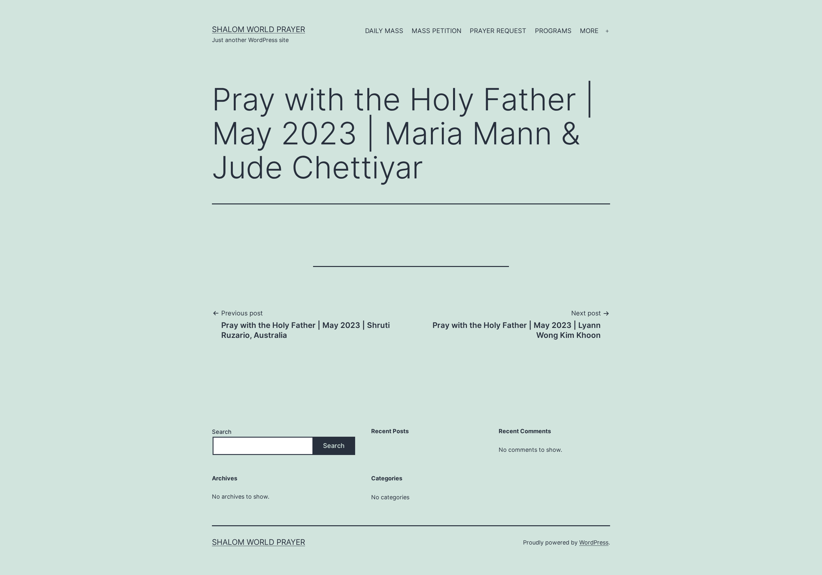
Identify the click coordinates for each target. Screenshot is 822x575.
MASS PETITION (436, 31)
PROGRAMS (553, 31)
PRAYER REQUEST (498, 31)
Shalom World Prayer (258, 29)
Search (222, 431)
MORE (589, 31)
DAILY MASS (384, 31)
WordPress (593, 542)
